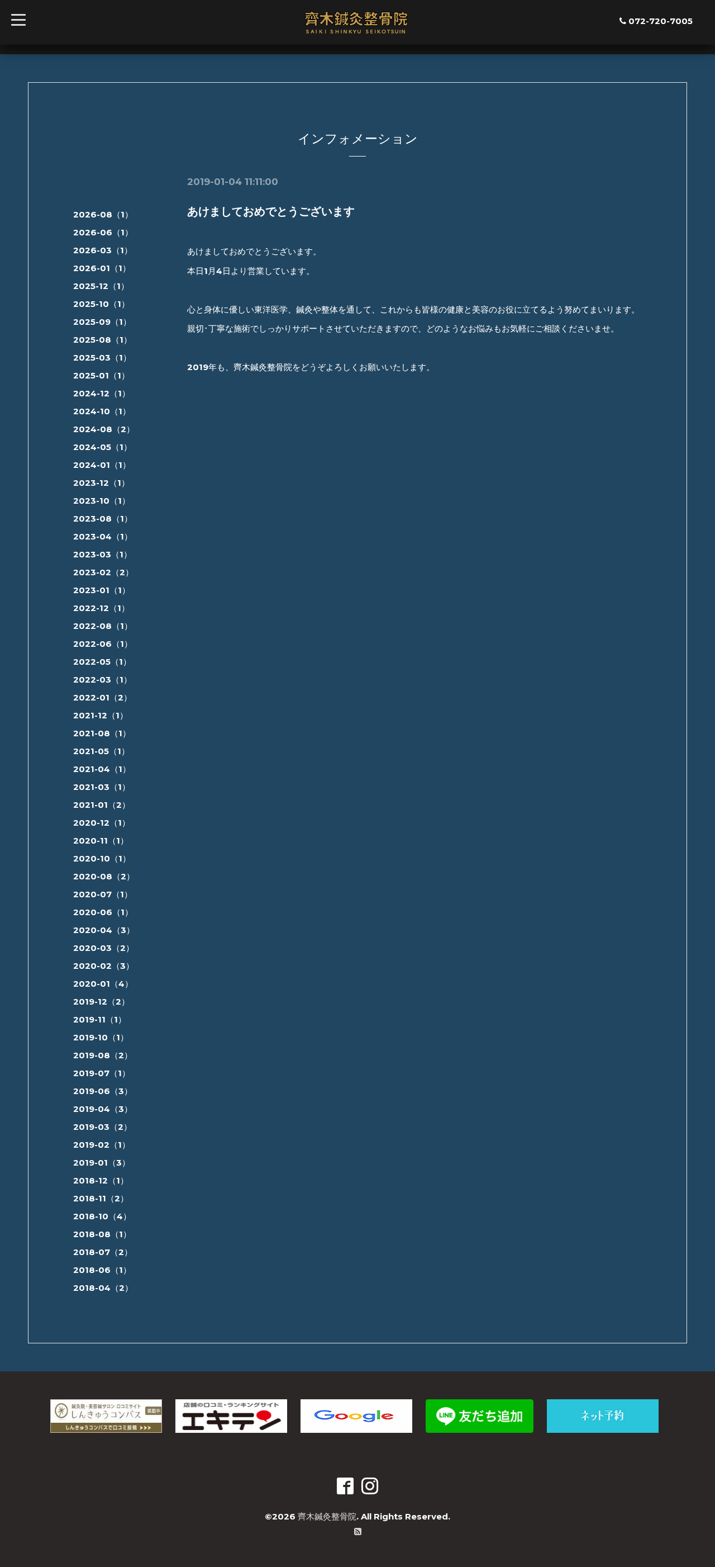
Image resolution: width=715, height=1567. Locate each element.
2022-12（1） (101, 608)
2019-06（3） (102, 1091)
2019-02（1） (101, 1144)
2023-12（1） (101, 482)
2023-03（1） (102, 554)
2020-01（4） (103, 983)
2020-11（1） (100, 840)
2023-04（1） (102, 536)
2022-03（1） (102, 679)
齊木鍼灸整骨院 (327, 1516)
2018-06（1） (102, 1270)
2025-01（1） (101, 375)
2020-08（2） (104, 876)
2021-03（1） (101, 787)
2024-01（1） (102, 465)
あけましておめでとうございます (271, 211)
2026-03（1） (102, 250)
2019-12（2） (101, 1001)
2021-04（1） (102, 769)
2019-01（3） (101, 1162)
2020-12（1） (101, 822)
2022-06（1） (102, 643)
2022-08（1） (102, 626)
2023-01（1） (101, 590)
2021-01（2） (101, 804)
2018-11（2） (100, 1198)
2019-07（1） (101, 1073)
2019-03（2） (102, 1126)
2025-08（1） (102, 339)
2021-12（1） (100, 715)
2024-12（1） (101, 393)
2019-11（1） (99, 1019)
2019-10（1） (100, 1037)
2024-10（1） (102, 411)
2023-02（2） (103, 572)
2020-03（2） (103, 948)
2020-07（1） (102, 894)
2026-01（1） (102, 268)
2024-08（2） (104, 429)
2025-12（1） (101, 286)
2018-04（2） (103, 1287)
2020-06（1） (103, 912)
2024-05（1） (102, 447)
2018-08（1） (102, 1234)
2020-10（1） (102, 858)
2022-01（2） (102, 697)
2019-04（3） (102, 1109)
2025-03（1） (102, 357)
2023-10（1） (101, 500)
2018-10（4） (102, 1216)
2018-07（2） (102, 1252)
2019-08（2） (102, 1055)
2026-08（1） (103, 214)
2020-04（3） (104, 930)
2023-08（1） (102, 518)
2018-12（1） (100, 1180)
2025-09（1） (102, 321)
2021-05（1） (101, 751)
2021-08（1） (102, 733)
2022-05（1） (102, 661)
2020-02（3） (103, 965)
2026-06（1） (103, 232)
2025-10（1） (101, 304)
